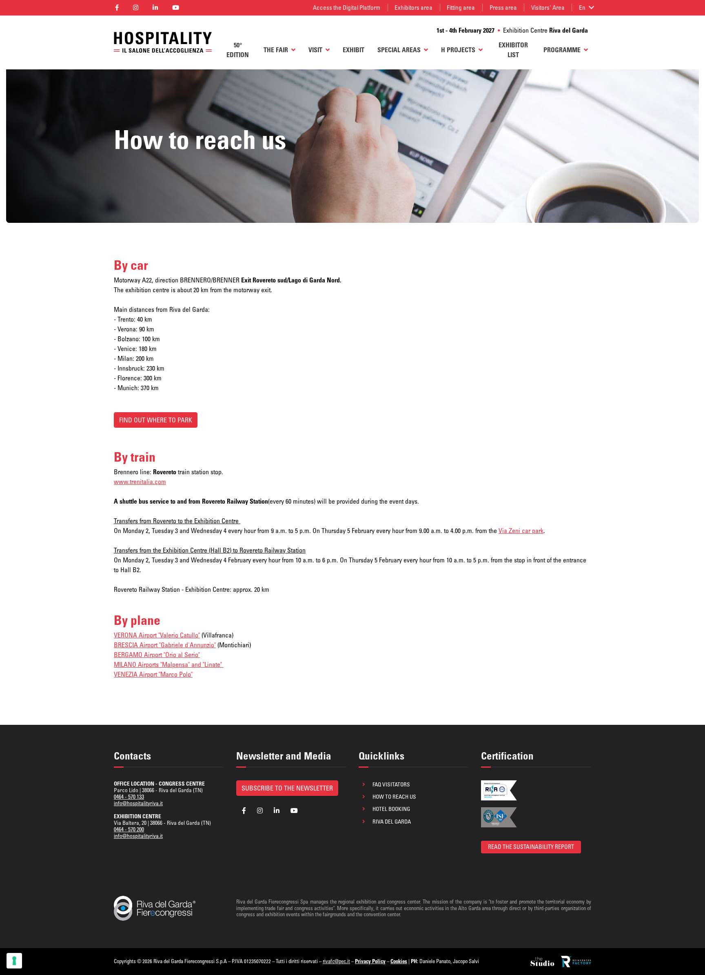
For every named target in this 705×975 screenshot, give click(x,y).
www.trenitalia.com (140, 482)
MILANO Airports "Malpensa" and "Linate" (169, 664)
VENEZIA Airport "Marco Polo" (153, 674)
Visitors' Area (548, 7)
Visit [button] (315, 50)
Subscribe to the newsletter (287, 788)
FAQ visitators (391, 784)
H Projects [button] (458, 50)
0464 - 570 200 (129, 829)
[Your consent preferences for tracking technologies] (14, 960)
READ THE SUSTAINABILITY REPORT (531, 847)
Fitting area (461, 7)
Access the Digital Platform (346, 7)
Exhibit (353, 50)
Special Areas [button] (399, 50)
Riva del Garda (391, 821)
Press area (503, 7)
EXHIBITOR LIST (513, 50)
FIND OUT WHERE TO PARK (155, 420)
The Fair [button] (276, 50)
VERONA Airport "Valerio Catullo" (157, 635)
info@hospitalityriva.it (138, 803)
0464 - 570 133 (129, 796)
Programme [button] (562, 50)
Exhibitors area (413, 7)
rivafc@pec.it (336, 961)
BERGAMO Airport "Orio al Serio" (157, 655)
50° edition (237, 50)
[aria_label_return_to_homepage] (163, 42)
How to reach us (394, 796)
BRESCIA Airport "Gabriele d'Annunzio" (165, 645)
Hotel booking (391, 809)
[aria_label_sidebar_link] (543, 961)
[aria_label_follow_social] (117, 8)
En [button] (582, 7)
